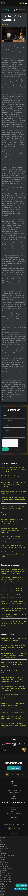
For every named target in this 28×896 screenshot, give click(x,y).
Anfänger (3, 852)
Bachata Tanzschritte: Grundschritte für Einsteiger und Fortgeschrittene (13, 603)
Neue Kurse (3, 846)
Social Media (4, 885)
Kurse (1, 839)
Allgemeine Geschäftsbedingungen (9, 832)
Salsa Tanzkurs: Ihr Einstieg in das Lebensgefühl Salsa (12, 477)
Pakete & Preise (4, 865)
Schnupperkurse (5, 841)
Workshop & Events (14, 792)
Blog (7, 10)
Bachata (2, 844)
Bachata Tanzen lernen (21, 888)
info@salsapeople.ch (16, 774)
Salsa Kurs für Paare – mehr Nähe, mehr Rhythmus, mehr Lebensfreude (13, 514)
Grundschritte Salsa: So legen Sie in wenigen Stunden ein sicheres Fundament (13, 697)
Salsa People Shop (5, 881)
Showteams (14, 785)
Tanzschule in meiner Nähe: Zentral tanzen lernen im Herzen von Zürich (13, 711)
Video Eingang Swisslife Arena (14, 813)
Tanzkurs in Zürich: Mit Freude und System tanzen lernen (12, 672)
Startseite (3, 837)
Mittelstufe (3, 854)
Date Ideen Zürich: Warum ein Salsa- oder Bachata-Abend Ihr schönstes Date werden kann (13, 688)
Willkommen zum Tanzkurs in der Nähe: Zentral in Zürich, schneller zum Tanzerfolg (13, 664)
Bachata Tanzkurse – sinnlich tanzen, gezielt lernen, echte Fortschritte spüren (13, 623)
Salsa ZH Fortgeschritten (7, 855)
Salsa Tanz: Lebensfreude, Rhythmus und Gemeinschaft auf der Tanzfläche (13, 530)
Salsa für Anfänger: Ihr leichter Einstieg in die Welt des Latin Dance (13, 546)
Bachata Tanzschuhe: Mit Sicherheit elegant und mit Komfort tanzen (13, 596)
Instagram (1, 894)
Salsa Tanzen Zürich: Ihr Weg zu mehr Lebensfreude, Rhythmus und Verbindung (13, 485)
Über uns (14, 783)
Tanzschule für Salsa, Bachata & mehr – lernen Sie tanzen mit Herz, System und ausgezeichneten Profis (13, 680)
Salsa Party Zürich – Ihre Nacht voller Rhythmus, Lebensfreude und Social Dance (13, 500)
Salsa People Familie (6, 874)
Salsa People (12, 824)
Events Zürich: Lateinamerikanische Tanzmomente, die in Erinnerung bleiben (13, 647)
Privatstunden (4, 866)
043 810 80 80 (15, 768)
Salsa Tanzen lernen (22, 885)
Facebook (1, 891)
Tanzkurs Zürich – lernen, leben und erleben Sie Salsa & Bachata (13, 704)
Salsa (14, 794)
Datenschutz (22, 832)
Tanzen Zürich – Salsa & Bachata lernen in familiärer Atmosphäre (12, 718)
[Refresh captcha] (13, 440)
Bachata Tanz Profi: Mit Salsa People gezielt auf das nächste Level (13, 609)
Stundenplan (4, 848)
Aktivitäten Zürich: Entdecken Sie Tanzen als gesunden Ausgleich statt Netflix (13, 725)
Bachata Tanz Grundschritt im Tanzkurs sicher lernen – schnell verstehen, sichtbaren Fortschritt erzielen (12, 581)
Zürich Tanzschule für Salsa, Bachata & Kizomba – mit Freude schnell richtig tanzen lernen (13, 656)
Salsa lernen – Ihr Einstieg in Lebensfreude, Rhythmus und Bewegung (11, 539)
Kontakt (2, 887)
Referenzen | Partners (6, 877)
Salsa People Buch (5, 879)
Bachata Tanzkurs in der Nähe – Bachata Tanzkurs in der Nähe (12, 589)
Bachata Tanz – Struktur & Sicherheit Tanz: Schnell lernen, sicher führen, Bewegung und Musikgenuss (13, 571)
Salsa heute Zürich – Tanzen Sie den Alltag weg (13, 492)
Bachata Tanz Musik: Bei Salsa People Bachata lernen (14, 616)
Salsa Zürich (14, 798)
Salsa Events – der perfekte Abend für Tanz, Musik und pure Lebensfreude (13, 522)
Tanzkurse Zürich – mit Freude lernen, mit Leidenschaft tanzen (14, 639)
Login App (3, 888)
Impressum (14, 833)
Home (3, 10)
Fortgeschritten (4, 863)
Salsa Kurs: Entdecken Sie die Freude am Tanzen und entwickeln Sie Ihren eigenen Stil (13, 469)
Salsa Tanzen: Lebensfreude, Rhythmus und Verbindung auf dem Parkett (13, 554)
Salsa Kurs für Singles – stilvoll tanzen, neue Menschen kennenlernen (14, 507)
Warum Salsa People (6, 876)
